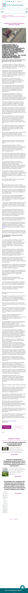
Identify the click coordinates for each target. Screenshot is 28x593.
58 (15, 519)
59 (17, 519)
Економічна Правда (11, 421)
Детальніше (14, 454)
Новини (10, 15)
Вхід (15, 1)
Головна (4, 15)
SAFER (3, 227)
